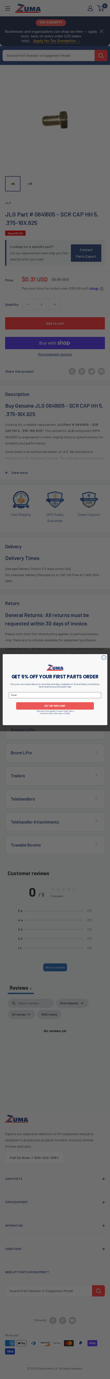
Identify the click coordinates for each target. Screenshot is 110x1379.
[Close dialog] (104, 657)
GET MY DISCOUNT (55, 705)
